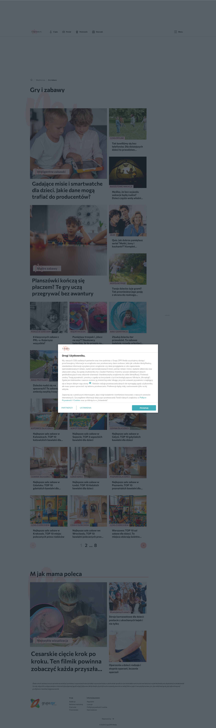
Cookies (77, 400)
